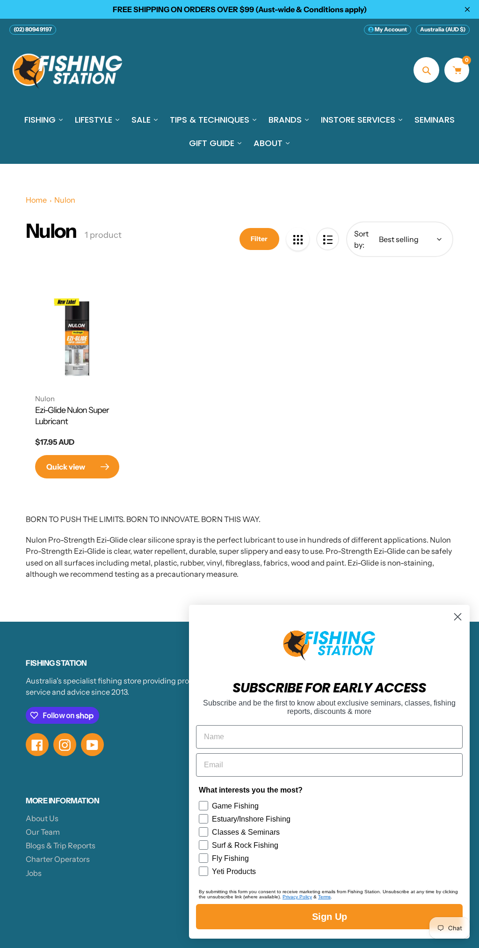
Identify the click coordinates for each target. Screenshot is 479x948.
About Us (42, 818)
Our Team (43, 832)
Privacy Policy (297, 896)
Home (36, 200)
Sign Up (329, 916)
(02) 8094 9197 (33, 29)
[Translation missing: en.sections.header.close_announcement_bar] (467, 9)
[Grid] (297, 239)
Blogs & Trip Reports (60, 845)
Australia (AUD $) (442, 29)
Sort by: (361, 239)
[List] (327, 239)
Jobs (34, 873)
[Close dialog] (458, 617)
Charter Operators (58, 859)
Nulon (64, 200)
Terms (324, 896)
